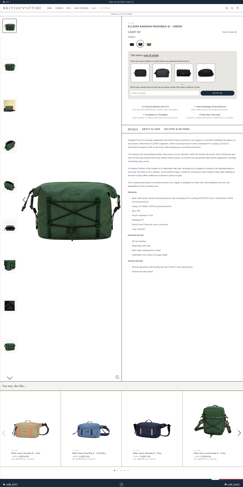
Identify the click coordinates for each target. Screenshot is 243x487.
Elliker (131, 23)
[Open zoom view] (117, 377)
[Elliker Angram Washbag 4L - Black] (131, 44)
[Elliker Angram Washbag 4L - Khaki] (149, 44)
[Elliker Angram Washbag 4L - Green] (140, 44)
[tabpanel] (182, 205)
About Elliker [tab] (151, 129)
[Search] (226, 8)
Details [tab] (133, 129)
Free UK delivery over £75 (121, 2)
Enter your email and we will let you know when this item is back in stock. (165, 87)
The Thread (105, 8)
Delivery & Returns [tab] (177, 129)
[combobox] (226, 8)
